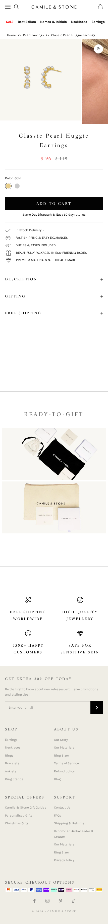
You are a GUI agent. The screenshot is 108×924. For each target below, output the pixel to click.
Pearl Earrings (33, 35)
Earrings (98, 22)
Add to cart (54, 203)
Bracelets (12, 763)
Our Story (61, 740)
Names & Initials (53, 22)
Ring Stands (14, 779)
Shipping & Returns (69, 823)
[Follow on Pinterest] (60, 900)
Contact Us (62, 807)
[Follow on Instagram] (47, 900)
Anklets (10, 771)
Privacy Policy (64, 860)
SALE (10, 22)
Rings (9, 755)
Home (11, 35)
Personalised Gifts (18, 815)
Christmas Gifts (17, 823)
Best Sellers (27, 22)
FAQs (57, 815)
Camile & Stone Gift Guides (25, 807)
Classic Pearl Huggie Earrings (73, 35)
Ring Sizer (61, 755)
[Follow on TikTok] (73, 900)
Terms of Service (66, 763)
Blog (57, 779)
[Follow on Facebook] (34, 900)
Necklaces (79, 22)
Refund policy (64, 771)
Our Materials (64, 747)
